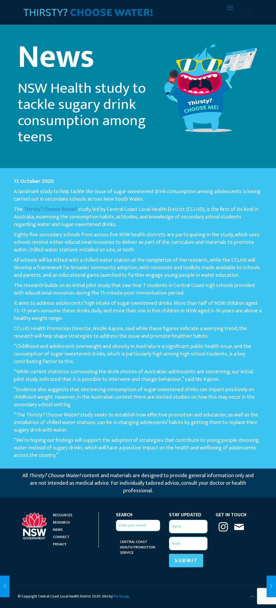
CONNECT (61, 537)
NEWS (58, 529)
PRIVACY (60, 544)
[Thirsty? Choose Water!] (88, 8)
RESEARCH (61, 522)
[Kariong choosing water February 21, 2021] (271, 586)
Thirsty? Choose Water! (50, 209)
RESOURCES (63, 515)
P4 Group (121, 596)
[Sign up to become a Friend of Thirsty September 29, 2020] (4, 586)
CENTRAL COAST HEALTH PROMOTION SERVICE (137, 547)
